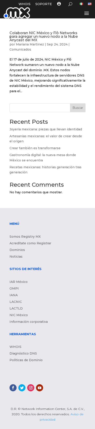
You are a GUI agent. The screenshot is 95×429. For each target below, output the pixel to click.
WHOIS (24, 4)
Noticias (16, 257)
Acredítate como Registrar (30, 243)
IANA (14, 295)
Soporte (43, 4)
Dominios (17, 250)
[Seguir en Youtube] (39, 387)
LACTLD (16, 308)
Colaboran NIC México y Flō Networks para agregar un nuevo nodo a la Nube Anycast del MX (44, 36)
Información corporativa (29, 322)
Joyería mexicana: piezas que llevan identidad (46, 129)
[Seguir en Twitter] (21, 387)
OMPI (14, 288)
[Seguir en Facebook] (13, 387)
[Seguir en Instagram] (30, 387)
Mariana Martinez (30, 44)
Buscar (77, 108)
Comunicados (20, 49)
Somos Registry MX (25, 237)
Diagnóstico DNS (23, 353)
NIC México (19, 315)
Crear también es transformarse (35, 148)
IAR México (19, 282)
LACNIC (16, 302)
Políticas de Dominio (26, 360)
